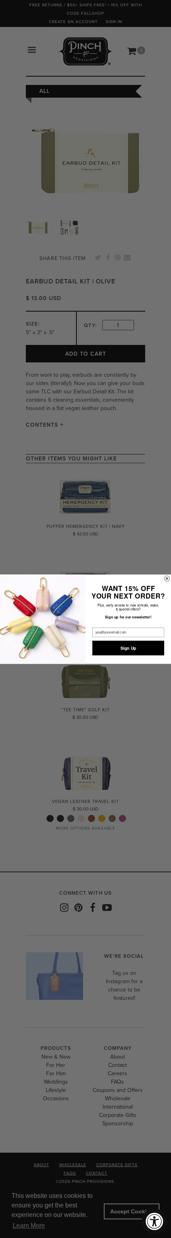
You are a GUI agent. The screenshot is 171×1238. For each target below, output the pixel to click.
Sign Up (128, 648)
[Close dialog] (167, 578)
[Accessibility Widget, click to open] (154, 1221)
